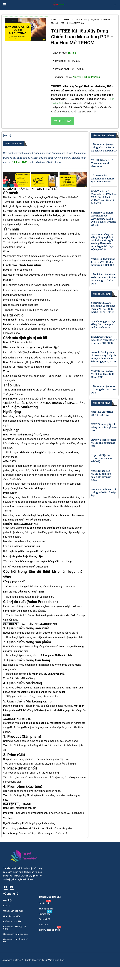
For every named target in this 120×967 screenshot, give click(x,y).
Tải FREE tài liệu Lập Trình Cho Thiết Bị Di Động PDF (102, 374)
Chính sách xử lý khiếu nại (15, 934)
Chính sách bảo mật (13, 911)
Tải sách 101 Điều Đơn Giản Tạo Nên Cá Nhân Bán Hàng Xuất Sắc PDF (103, 279)
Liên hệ (6, 905)
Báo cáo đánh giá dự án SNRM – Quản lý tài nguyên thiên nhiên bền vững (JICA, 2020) (103, 357)
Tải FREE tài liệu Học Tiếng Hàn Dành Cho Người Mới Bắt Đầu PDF (104, 147)
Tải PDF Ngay (62, 121)
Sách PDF (44, 924)
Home (53, 20)
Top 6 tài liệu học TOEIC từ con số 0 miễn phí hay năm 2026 (101, 475)
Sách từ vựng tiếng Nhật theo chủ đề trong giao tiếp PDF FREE (104, 340)
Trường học (44, 914)
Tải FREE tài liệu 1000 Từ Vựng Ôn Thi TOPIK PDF (104, 389)
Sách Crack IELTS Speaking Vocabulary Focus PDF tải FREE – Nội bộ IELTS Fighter (103, 307)
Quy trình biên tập (11, 916)
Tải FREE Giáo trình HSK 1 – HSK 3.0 (102, 413)
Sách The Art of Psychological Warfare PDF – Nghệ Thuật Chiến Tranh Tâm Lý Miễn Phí (104, 197)
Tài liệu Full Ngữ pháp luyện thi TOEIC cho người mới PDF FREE (103, 262)
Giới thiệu (7, 900)
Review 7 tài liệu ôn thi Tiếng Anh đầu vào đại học (103, 492)
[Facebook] (5, 887)
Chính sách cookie (12, 921)
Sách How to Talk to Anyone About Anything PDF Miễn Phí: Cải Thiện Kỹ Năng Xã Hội (103, 218)
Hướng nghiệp (46, 909)
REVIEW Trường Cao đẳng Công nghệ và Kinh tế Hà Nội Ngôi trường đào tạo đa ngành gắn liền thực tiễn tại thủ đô (102, 242)
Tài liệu (66, 20)
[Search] (115, 4)
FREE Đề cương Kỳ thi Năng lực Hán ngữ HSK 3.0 (104, 427)
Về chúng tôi (11, 894)
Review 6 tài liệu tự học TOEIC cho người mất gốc (103, 442)
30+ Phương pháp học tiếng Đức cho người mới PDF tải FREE (103, 324)
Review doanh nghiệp (49, 930)
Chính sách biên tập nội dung (14, 927)
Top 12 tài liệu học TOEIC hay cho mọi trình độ (101, 458)
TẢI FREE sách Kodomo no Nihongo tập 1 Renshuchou (103, 178)
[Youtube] (11, 887)
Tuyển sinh (44, 903)
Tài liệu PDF (44, 919)
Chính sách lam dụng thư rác (15, 940)
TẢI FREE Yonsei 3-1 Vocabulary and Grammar (102, 163)
